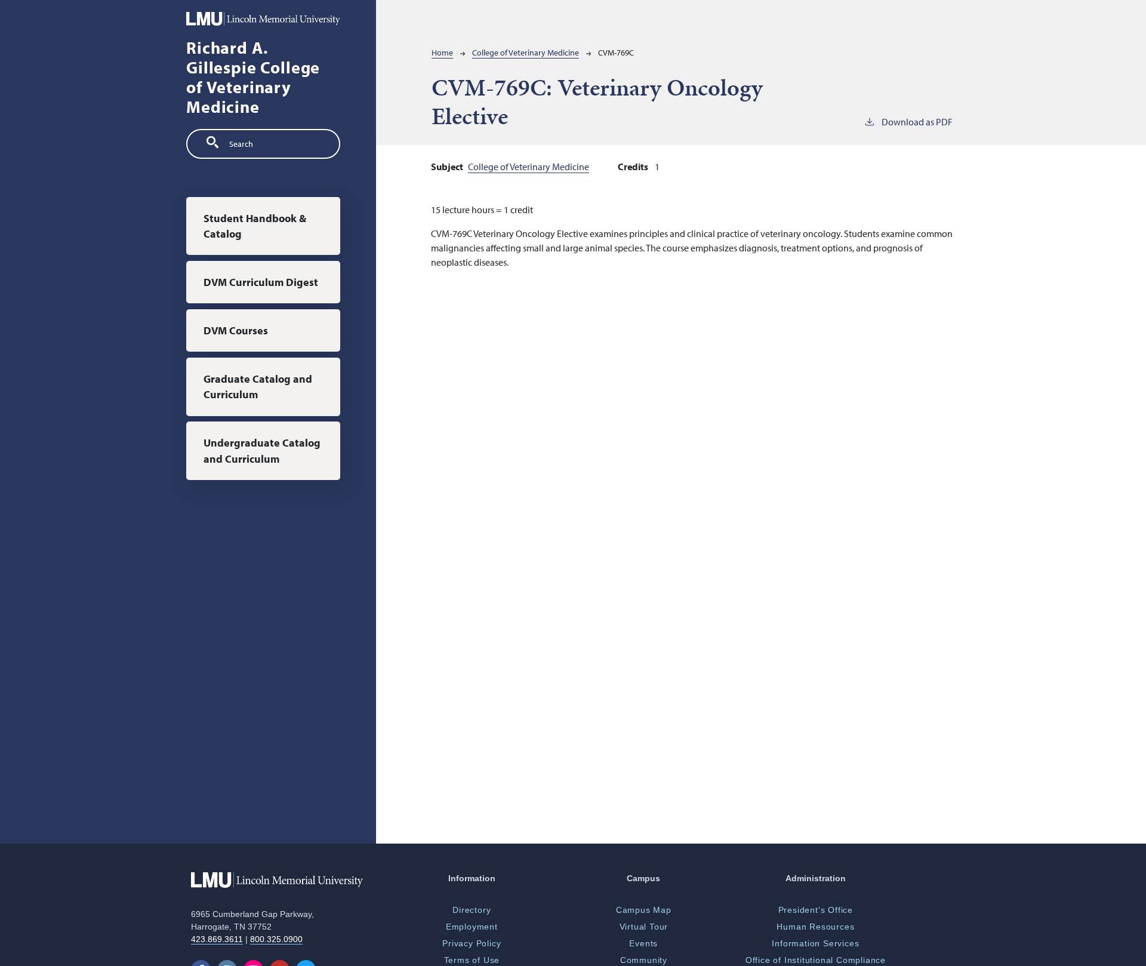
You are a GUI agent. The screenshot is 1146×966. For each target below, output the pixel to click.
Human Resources (815, 926)
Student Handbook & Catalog (255, 225)
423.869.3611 (217, 939)
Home (442, 52)
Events (643, 943)
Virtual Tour (644, 926)
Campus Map (643, 910)
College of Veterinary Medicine (525, 52)
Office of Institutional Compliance (815, 960)
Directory (471, 910)
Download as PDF (917, 122)
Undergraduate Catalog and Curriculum (262, 450)
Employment (472, 926)
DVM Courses (236, 330)
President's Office (815, 910)
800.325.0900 (276, 939)
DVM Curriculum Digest (261, 281)
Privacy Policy (471, 943)
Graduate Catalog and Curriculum (258, 386)
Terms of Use (472, 960)
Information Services (815, 943)
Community (643, 960)
